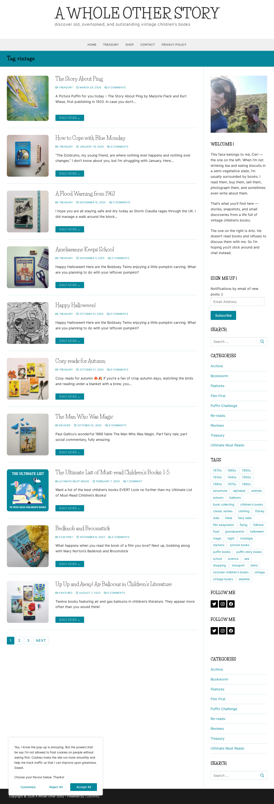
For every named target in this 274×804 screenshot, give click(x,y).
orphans (218, 545)
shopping (219, 565)
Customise (28, 787)
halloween (257, 531)
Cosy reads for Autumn (80, 361)
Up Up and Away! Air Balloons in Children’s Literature (113, 584)
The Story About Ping (79, 79)
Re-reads (218, 415)
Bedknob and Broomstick (82, 528)
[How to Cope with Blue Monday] (28, 156)
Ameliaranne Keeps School (84, 249)
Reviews (64, 425)
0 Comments (116, 87)
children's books (251, 504)
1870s (217, 470)
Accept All (83, 787)
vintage (259, 572)
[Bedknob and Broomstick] (28, 546)
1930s (217, 477)
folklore (258, 525)
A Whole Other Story (137, 13)
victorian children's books (231, 572)
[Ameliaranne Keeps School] (28, 267)
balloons (235, 497)
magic (217, 538)
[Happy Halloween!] (28, 323)
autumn (218, 497)
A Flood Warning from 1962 (85, 194)
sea (246, 558)
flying (243, 525)
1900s (246, 470)
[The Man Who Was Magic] (28, 434)
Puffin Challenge (224, 406)
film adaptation (223, 525)
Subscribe (223, 315)
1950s (246, 477)
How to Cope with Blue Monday (90, 138)
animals (256, 490)
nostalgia (246, 538)
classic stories (222, 511)
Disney (260, 511)
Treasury (65, 87)
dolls (216, 518)
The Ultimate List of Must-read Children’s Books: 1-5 (112, 472)
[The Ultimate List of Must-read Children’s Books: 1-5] (28, 490)
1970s (232, 484)
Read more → (69, 117)
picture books (239, 545)
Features (65, 592)
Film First (65, 537)
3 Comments (119, 146)
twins (254, 565)
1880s (231, 470)
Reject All (56, 787)
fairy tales (245, 518)
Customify (92, 796)
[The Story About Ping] (28, 98)
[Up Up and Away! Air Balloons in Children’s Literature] (28, 602)
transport (238, 565)
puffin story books (249, 552)
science (233, 558)
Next (41, 640)
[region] (56, 766)
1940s (232, 477)
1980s (246, 484)
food (216, 531)
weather (244, 579)
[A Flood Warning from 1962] (28, 211)
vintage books (223, 579)
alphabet (239, 490)
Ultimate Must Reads (73, 481)
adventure (220, 490)
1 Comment (134, 481)
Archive (217, 366)
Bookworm (219, 376)
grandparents (234, 531)
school (217, 558)
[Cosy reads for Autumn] (28, 379)
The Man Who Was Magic (84, 417)
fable (228, 518)
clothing (243, 511)
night (230, 538)
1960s (217, 484)
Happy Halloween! (75, 305)
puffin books (222, 552)
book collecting (223, 504)
